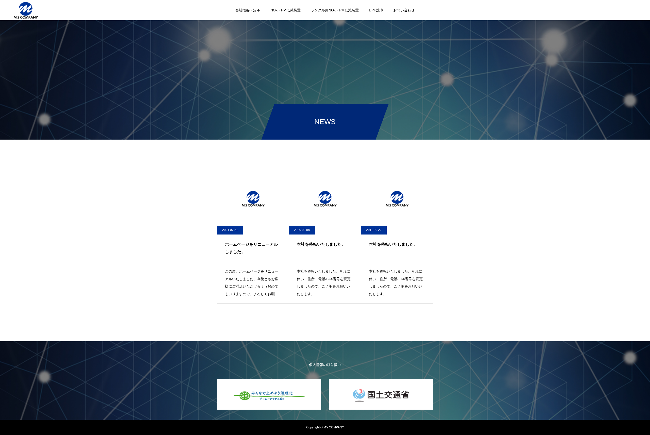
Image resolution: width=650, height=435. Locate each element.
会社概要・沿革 (247, 10)
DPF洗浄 (376, 10)
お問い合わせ (404, 10)
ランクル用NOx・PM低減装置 (335, 10)
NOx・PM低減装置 (285, 10)
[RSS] (634, 10)
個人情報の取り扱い (325, 365)
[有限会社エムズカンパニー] (26, 10)
